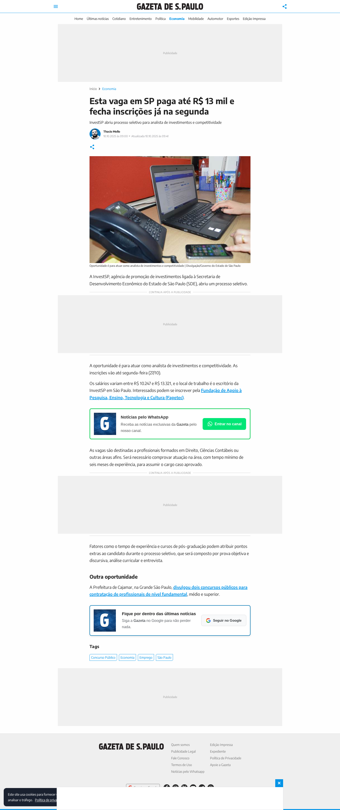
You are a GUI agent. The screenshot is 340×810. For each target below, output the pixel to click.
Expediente (218, 751)
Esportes (233, 19)
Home (78, 19)
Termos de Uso (181, 765)
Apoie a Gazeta (220, 765)
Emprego (145, 657)
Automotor (215, 19)
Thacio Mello (111, 131)
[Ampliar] (244, 162)
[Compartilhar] (284, 6)
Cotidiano (119, 19)
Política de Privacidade (225, 758)
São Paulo (164, 657)
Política (160, 19)
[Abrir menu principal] (56, 6)
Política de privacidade (50, 800)
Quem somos (180, 745)
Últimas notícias (98, 19)
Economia (177, 19)
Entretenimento (141, 19)
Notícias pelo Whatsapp (187, 771)
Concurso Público (103, 657)
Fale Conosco (180, 758)
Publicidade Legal (183, 751)
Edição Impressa (254, 19)
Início (93, 89)
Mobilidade (196, 19)
